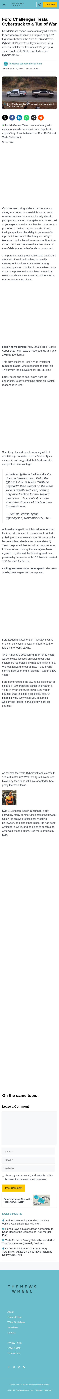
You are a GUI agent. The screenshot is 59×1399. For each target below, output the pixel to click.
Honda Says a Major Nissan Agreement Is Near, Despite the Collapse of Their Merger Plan (27, 1232)
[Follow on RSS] (24, 1367)
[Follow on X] (14, 1367)
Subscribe (50, 4)
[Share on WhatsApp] (26, 117)
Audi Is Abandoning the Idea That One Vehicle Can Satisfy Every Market (25, 1222)
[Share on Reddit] (41, 117)
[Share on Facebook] (12, 117)
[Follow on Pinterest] (19, 1367)
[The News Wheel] (17, 4)
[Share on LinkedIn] (19, 117)
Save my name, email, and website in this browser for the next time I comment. (29, 1177)
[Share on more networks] (34, 117)
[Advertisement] (29, 175)
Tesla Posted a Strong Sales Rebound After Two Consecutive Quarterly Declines (28, 1242)
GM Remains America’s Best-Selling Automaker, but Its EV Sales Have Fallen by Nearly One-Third (27, 1251)
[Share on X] (5, 117)
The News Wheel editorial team (25, 63)
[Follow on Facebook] (9, 1367)
